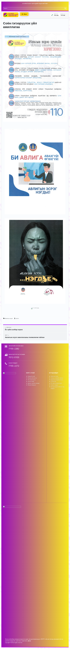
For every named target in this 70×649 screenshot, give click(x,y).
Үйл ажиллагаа (32, 380)
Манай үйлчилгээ (32, 378)
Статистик (53, 381)
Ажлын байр (31, 381)
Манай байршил (32, 385)
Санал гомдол (54, 385)
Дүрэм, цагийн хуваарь (34, 383)
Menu (25, 14)
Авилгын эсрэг (54, 376)
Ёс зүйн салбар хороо (56, 383)
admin (17, 318)
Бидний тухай (31, 376)
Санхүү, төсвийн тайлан (57, 378)
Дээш (29, 641)
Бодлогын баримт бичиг (57, 380)
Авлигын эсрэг (9, 318)
